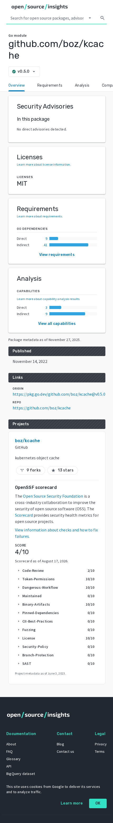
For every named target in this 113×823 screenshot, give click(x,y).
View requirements (57, 254)
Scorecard (24, 515)
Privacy (101, 744)
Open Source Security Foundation (53, 496)
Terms (100, 751)
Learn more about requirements (39, 216)
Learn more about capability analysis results (48, 299)
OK (98, 803)
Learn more (72, 803)
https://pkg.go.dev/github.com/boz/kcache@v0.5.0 (59, 394)
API (9, 766)
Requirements (49, 85)
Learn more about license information (43, 164)
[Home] (39, 7)
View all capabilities (57, 323)
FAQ (9, 751)
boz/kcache (27, 440)
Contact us (65, 751)
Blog (60, 744)
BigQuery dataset (20, 773)
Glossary (13, 758)
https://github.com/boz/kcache (42, 407)
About (11, 744)
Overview (16, 85)
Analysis (82, 85)
